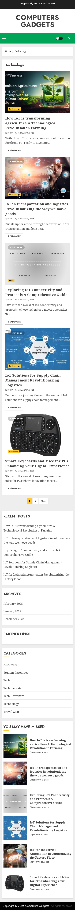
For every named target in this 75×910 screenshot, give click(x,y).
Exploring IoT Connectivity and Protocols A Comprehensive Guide (36, 292)
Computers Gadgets (37, 21)
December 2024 (13, 619)
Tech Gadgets (12, 688)
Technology (14, 109)
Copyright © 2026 (14, 906)
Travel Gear (11, 712)
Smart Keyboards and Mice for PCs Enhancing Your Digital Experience (37, 463)
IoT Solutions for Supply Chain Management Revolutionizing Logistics (33, 380)
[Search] (69, 38)
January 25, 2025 (26, 471)
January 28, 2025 (40, 862)
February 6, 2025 (26, 219)
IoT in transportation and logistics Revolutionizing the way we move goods (36, 209)
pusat (10, 133)
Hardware (13, 451)
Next (44, 501)
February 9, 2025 (26, 133)
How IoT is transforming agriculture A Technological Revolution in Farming (31, 123)
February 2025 (13, 604)
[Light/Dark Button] (59, 38)
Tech (11, 280)
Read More (14, 150)
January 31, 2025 (26, 390)
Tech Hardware (13, 696)
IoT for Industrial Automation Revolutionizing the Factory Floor (51, 854)
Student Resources (15, 673)
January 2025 (12, 611)
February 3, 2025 (26, 299)
